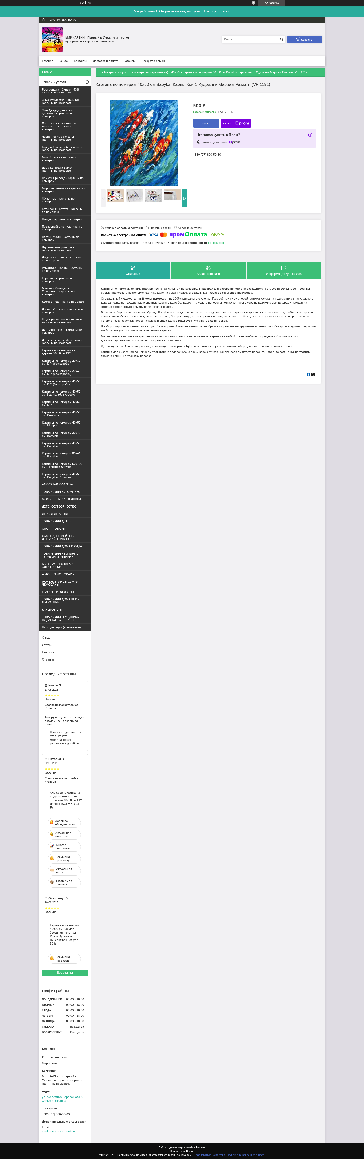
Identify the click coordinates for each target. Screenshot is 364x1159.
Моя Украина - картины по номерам (60, 159)
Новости (48, 652)
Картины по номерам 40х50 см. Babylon (61, 444)
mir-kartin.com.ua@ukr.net (59, 1131)
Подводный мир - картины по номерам (62, 228)
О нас (64, 61)
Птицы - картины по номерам (62, 219)
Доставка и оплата (105, 61)
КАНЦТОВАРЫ (52, 609)
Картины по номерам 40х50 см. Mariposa (61, 424)
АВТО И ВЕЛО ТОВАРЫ (58, 574)
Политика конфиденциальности (246, 1155)
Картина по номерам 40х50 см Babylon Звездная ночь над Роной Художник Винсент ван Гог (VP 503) (64, 934)
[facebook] (308, 375)
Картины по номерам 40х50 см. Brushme (61, 413)
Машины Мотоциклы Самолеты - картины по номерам (58, 291)
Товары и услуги (115, 72)
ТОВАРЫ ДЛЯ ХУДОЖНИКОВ (62, 491)
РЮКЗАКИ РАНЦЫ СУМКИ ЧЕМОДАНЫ (60, 583)
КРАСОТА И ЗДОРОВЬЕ (58, 592)
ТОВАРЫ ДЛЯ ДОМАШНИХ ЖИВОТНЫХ (60, 601)
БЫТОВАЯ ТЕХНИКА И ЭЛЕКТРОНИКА (58, 565)
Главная (47, 61)
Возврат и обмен (153, 61)
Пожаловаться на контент (209, 1155)
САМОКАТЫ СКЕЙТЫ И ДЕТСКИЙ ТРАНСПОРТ (58, 537)
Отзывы (130, 61)
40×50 (175, 72)
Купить (206, 123)
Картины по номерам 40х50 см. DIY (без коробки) (61, 383)
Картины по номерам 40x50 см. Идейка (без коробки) (61, 393)
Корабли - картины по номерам (57, 279)
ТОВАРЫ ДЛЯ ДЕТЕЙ (56, 521)
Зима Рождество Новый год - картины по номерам (62, 101)
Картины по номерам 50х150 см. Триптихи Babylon (62, 465)
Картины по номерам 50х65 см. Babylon (61, 455)
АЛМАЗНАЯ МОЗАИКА (57, 484)
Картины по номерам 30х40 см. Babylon (61, 434)
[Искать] (281, 39)
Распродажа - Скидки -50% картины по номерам (60, 91)
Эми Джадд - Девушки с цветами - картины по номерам (58, 113)
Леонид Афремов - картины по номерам (63, 310)
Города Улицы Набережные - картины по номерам (62, 148)
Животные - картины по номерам (58, 200)
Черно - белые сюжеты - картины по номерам (59, 138)
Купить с (228, 123)
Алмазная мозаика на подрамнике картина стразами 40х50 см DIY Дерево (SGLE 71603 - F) (66, 800)
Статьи (47, 645)
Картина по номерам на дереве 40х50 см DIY (58, 352)
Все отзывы (65, 972)
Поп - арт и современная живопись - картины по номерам (59, 126)
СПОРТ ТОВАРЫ (53, 528)
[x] (313, 375)
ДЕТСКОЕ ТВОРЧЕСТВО (59, 506)
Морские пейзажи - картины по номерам (63, 190)
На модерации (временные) (148, 72)
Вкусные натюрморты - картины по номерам (58, 248)
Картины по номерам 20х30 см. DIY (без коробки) (61, 362)
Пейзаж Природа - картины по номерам (63, 179)
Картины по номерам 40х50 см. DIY (61, 403)
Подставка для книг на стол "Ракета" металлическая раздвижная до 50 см (65, 738)
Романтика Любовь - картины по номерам (62, 269)
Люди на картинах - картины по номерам (61, 259)
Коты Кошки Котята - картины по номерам (62, 210)
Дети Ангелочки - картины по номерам (62, 331)
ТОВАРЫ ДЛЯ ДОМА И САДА (62, 546)
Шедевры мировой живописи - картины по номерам (63, 321)
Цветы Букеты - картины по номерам (60, 238)
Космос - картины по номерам (63, 301)
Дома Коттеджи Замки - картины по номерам (58, 169)
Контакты (80, 61)
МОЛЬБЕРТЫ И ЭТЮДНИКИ (61, 499)
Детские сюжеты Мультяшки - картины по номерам (62, 341)
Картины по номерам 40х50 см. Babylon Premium (61, 475)
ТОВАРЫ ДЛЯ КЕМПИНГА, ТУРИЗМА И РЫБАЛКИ (60, 555)
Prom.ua (200, 1147)
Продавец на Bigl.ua (182, 1151)
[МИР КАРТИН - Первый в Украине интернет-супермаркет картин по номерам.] (52, 39)
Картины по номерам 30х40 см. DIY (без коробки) (61, 372)
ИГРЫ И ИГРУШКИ (55, 514)
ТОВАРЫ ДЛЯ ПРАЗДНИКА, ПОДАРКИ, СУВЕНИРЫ (61, 618)
